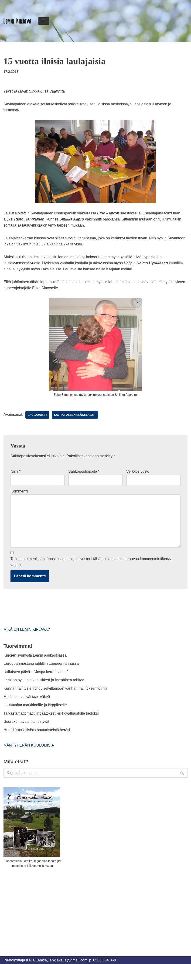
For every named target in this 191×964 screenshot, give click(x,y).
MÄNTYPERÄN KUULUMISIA (28, 745)
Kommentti (20, 491)
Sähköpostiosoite (83, 471)
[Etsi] (182, 773)
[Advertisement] (38, 907)
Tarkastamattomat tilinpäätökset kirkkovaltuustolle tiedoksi (51, 713)
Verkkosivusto (137, 471)
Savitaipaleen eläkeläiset (75, 415)
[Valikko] (43, 21)
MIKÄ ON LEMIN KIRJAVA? (26, 629)
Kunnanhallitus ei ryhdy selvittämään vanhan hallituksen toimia (55, 688)
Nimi (15, 471)
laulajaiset (37, 415)
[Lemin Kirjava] (17, 21)
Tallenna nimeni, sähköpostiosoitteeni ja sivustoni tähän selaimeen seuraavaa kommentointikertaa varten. (91, 562)
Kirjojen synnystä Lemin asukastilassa (35, 655)
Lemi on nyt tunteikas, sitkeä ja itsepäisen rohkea (43, 680)
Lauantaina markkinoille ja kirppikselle (35, 705)
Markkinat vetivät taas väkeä (26, 697)
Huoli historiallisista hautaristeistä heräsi (36, 730)
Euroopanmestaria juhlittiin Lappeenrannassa (41, 663)
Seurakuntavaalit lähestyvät (26, 721)
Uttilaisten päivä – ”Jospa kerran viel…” (36, 672)
